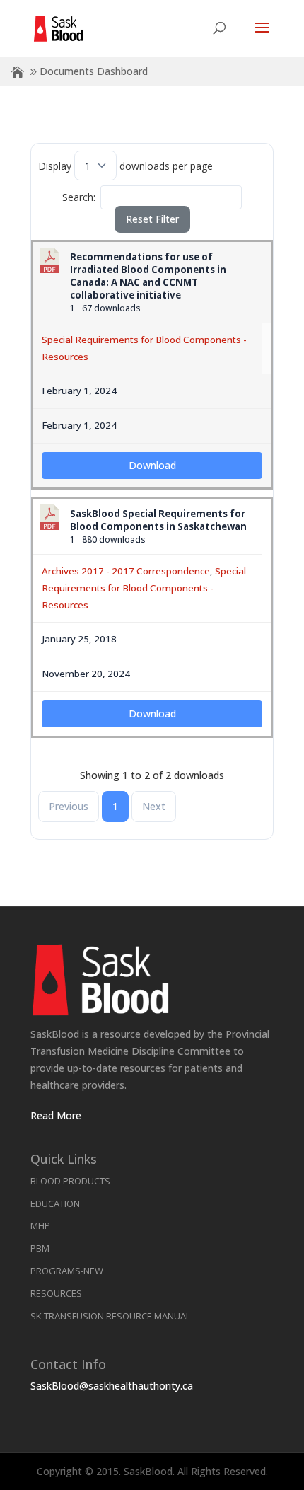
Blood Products (70, 1180)
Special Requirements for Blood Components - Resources (144, 588)
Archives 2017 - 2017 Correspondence (126, 571)
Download (152, 465)
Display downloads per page (125, 166)
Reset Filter (152, 219)
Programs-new (66, 1270)
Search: (78, 197)
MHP (40, 1225)
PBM (39, 1248)
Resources (56, 1293)
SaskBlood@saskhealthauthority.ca (111, 1385)
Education (55, 1203)
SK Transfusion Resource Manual (110, 1316)
